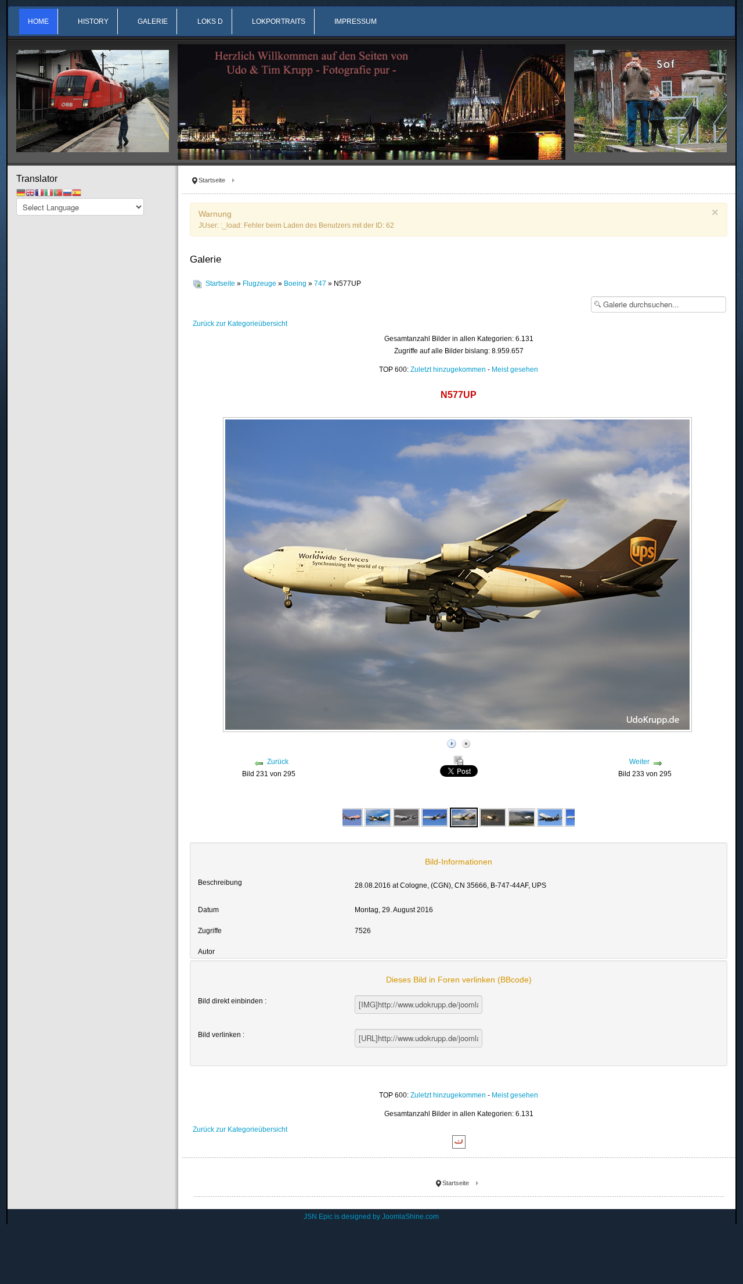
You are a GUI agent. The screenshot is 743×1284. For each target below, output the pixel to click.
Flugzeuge (259, 283)
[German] (21, 192)
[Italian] (48, 192)
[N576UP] (349, 817)
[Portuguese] (58, 192)
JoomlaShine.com (410, 1217)
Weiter (639, 762)
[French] (39, 192)
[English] (30, 192)
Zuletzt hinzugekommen (448, 369)
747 (320, 283)
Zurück (277, 762)
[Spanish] (76, 192)
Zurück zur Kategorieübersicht (240, 324)
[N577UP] (464, 817)
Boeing (295, 283)
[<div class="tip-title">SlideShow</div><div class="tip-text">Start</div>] (451, 742)
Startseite (220, 283)
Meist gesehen (515, 369)
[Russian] (67, 192)
